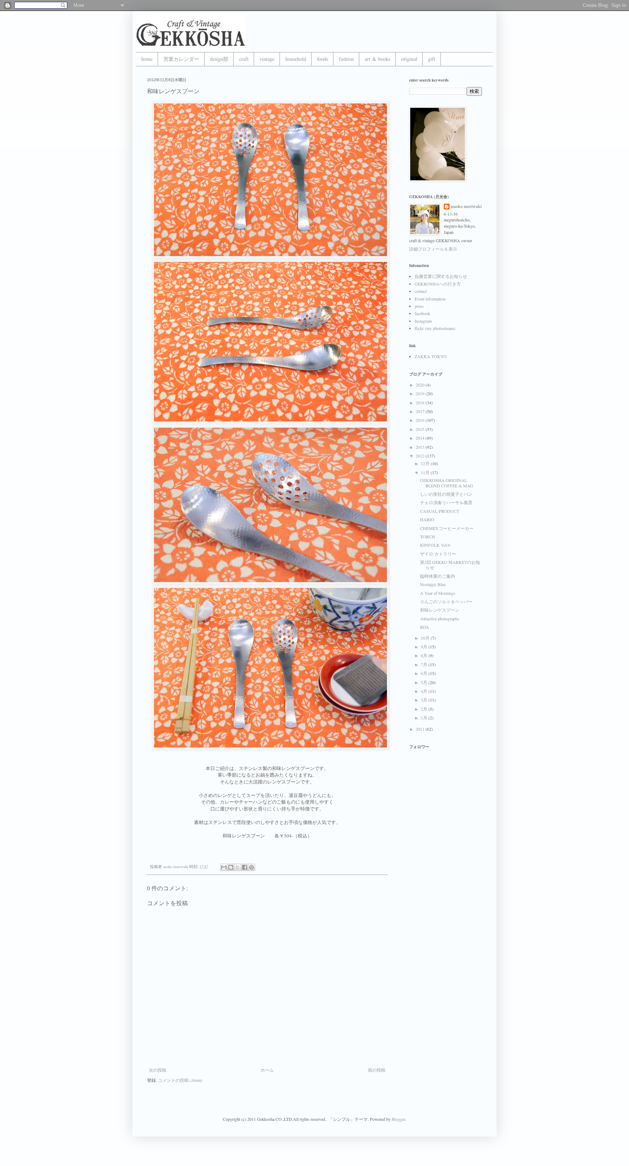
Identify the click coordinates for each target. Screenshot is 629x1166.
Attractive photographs (439, 618)
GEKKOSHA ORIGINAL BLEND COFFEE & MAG (446, 482)
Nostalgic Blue (433, 584)
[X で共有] (237, 867)
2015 (421, 429)
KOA (424, 627)
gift (431, 58)
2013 (421, 447)
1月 (424, 718)
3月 (424, 700)
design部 (219, 58)
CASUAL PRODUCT (439, 511)
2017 (421, 411)
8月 (424, 655)
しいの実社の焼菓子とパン (446, 494)
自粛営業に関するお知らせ (441, 276)
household (295, 58)
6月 (424, 673)
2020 (421, 385)
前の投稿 (376, 1070)
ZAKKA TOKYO (431, 356)
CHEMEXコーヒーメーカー (447, 528)
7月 (424, 664)
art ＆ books (377, 58)
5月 (424, 682)
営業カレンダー (181, 58)
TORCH (427, 536)
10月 (426, 638)
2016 (421, 420)
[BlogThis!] (230, 867)
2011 (421, 729)
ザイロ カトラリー (438, 554)
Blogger (398, 1119)
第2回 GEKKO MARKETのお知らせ (450, 564)
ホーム (267, 1070)
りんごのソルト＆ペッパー (446, 601)
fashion (346, 58)
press (419, 306)
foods (322, 58)
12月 (426, 463)
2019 (421, 393)
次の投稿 (157, 1070)
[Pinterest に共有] (251, 867)
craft (244, 58)
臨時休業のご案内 (437, 576)
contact (421, 291)
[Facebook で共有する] (244, 867)
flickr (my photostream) (435, 328)
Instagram (423, 321)
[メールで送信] (224, 867)
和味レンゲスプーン (439, 610)
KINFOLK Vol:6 (435, 545)
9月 (424, 646)
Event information (430, 299)
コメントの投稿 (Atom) (180, 1080)
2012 (421, 456)
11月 (426, 472)
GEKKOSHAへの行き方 (438, 284)
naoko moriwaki (466, 206)
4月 (424, 691)
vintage (267, 58)
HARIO (427, 519)
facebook (422, 313)
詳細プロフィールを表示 (433, 249)
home (147, 58)
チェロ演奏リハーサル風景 (446, 502)
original (409, 58)
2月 (424, 709)
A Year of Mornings (437, 593)
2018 (421, 402)
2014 (421, 438)
